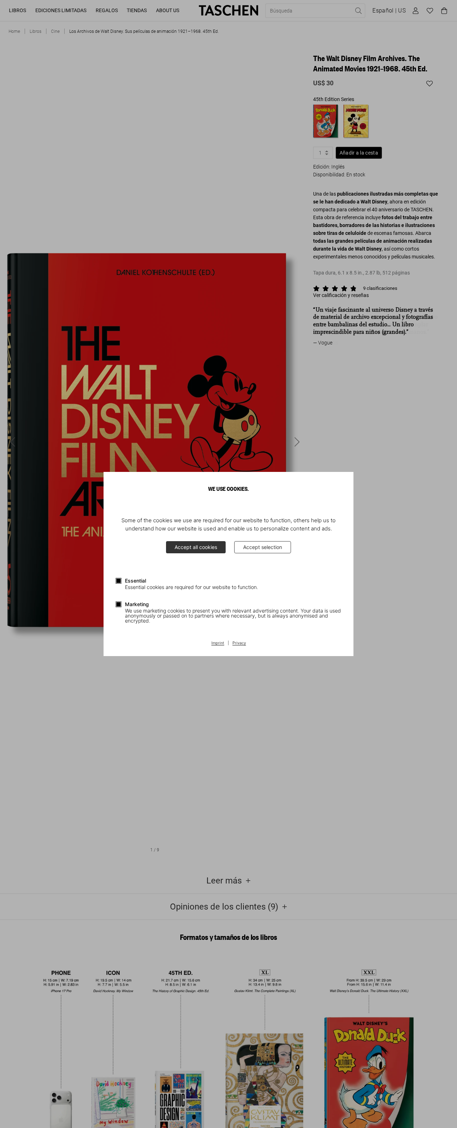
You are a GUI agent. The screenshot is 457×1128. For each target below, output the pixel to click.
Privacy (239, 643)
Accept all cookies (196, 547)
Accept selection (262, 547)
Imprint (217, 643)
